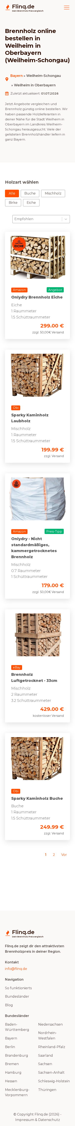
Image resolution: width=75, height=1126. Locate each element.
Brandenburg (16, 1056)
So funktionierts (18, 988)
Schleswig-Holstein (54, 1081)
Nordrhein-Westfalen (47, 1035)
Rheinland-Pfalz (51, 1047)
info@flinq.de (16, 969)
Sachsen (45, 1064)
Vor (64, 855)
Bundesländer (17, 996)
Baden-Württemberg (17, 1027)
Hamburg (13, 1073)
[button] (12, 193)
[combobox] (37, 219)
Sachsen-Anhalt (51, 1073)
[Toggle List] (66, 219)
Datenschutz (49, 1120)
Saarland (45, 1056)
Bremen (12, 1064)
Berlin (10, 1047)
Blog (9, 1005)
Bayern (16, 76)
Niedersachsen (50, 1024)
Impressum (24, 1120)
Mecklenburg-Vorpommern (17, 1092)
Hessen (11, 1081)
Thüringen (47, 1090)
